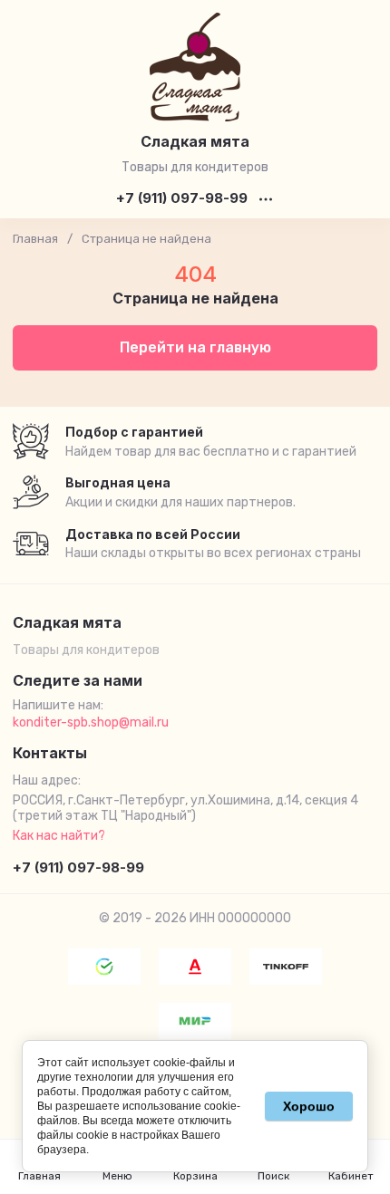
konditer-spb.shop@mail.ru (91, 722)
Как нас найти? (59, 835)
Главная (35, 239)
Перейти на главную (195, 347)
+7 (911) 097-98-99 (182, 199)
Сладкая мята (195, 141)
